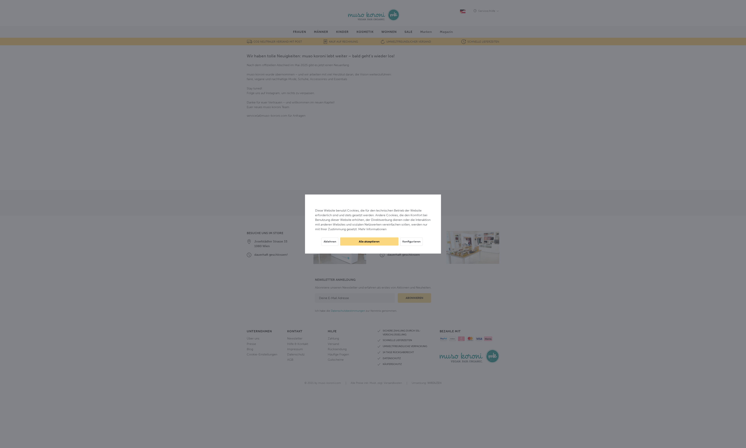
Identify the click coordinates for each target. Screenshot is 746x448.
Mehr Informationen (372, 229)
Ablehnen (330, 241)
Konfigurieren (411, 241)
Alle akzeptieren (369, 241)
